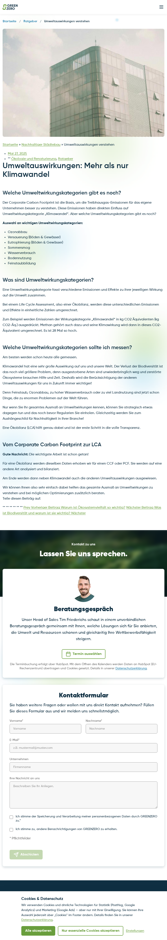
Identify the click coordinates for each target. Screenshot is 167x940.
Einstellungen (135, 930)
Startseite (10, 21)
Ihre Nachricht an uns (25, 778)
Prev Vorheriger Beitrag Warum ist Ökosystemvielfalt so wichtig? (74, 507)
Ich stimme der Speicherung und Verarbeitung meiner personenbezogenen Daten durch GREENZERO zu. (86, 818)
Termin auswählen (87, 654)
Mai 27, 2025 (17, 154)
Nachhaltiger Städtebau (41, 145)
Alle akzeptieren (38, 931)
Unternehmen (19, 759)
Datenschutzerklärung (131, 668)
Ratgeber (30, 21)
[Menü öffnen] (161, 7)
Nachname (94, 720)
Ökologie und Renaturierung (33, 159)
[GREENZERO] (10, 7)
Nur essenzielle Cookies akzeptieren (90, 931)
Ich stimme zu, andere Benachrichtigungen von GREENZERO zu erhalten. (66, 829)
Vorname (16, 720)
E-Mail (15, 740)
